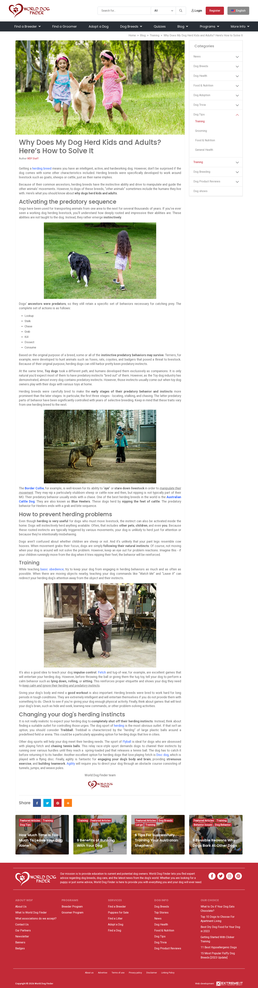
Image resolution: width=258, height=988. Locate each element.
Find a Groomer (64, 26)
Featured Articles (30, 820)
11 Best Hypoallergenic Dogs (219, 947)
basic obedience (52, 569)
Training (154, 35)
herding (119, 725)
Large (139, 824)
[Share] (68, 803)
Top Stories (161, 912)
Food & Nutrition (203, 85)
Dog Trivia (199, 104)
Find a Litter (115, 918)
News (197, 56)
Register (214, 10)
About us (89, 972)
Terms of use (118, 972)
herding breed (41, 168)
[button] (237, 57)
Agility (71, 763)
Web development (204, 983)
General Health (204, 149)
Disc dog (162, 755)
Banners (20, 942)
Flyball (127, 741)
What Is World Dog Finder (31, 912)
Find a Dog (114, 930)
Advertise (102, 972)
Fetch (102, 672)
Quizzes (160, 26)
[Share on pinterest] (58, 803)
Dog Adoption (201, 95)
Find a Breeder (26, 26)
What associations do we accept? (36, 918)
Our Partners (23, 930)
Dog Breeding (201, 171)
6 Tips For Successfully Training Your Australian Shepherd (156, 840)
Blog (181, 26)
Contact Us (22, 924)
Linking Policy (167, 972)
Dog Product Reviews (206, 181)
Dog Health (200, 75)
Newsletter (22, 936)
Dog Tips (199, 114)
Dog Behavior (223, 824)
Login (198, 10)
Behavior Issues (203, 824)
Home (132, 35)
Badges (20, 948)
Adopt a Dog (98, 26)
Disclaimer (151, 972)
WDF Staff (33, 158)
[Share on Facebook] (37, 803)
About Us (21, 906)
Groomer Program (72, 912)
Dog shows (200, 191)
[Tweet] (47, 803)
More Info (238, 26)
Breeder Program (72, 906)
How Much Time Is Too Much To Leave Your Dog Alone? (41, 840)
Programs (208, 26)
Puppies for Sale (118, 912)
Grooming (201, 130)
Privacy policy (135, 972)
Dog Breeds (129, 26)
